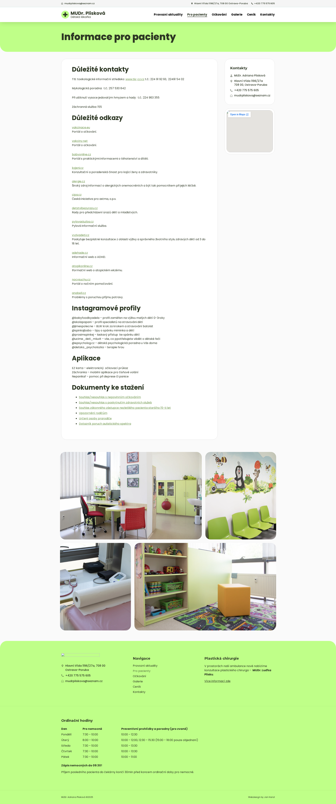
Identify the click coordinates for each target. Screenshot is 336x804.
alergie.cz (78, 181)
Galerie (236, 14)
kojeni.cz (77, 168)
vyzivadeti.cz (80, 235)
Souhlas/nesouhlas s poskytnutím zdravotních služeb (115, 403)
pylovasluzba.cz (83, 222)
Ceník (251, 14)
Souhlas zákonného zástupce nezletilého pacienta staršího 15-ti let (125, 408)
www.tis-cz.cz (134, 79)
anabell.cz (79, 293)
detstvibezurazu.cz (85, 208)
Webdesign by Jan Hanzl (261, 797)
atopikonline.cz (82, 266)
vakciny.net (80, 141)
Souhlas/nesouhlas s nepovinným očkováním (110, 397)
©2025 (89, 797)
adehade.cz (80, 253)
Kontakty (267, 14)
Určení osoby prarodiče (95, 418)
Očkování (219, 14)
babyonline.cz (81, 154)
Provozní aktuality (168, 14)
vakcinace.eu (81, 127)
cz (80, 195)
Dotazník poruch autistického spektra (105, 424)
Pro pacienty (197, 14)
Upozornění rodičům (93, 413)
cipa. (75, 195)
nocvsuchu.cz (81, 280)
